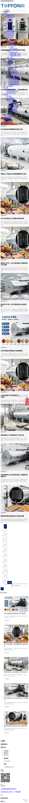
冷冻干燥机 (9, 23)
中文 (3, 801)
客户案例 (9, 96)
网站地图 (17, 791)
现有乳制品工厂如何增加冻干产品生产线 (15, 672)
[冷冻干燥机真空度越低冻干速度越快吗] (16, 612)
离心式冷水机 (13, 67)
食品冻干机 (9, 21)
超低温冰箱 (9, 74)
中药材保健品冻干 (15, 104)
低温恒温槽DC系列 (15, 55)
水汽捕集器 (9, 86)
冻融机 (8, 64)
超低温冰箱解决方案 (12, 91)
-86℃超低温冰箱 (14, 81)
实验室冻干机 (10, 15)
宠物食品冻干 (13, 103)
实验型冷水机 (13, 72)
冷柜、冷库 (9, 57)
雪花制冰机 (13, 43)
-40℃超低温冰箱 (14, 84)
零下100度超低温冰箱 (16, 79)
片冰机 (12, 47)
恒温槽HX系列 (14, 52)
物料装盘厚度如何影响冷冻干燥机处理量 (15, 726)
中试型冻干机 (10, 16)
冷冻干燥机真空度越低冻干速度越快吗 (15, 613)
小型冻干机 (9, 18)
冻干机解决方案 (10, 93)
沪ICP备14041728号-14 (7, 791)
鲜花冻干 (12, 113)
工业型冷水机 (13, 71)
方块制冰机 (13, 45)
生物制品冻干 (13, 109)
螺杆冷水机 (13, 69)
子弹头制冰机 (13, 49)
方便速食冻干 (13, 111)
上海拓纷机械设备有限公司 (8, 788)
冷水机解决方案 (10, 89)
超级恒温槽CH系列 (15, 54)
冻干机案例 (9, 98)
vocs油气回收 (10, 28)
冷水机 (8, 65)
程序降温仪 (9, 62)
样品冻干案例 (10, 99)
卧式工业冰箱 (10, 32)
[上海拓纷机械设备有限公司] (13, 9)
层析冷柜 (12, 59)
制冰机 (8, 42)
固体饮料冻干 (13, 108)
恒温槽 (8, 50)
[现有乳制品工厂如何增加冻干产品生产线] (16, 670)
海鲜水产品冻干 (14, 106)
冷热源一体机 (10, 27)
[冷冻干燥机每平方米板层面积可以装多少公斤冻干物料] (16, 642)
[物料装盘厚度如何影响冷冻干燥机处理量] (16, 724)
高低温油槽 (9, 37)
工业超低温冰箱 (14, 77)
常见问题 (9, 116)
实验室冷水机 (4, 744)
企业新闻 (9, 118)
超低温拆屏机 (10, 33)
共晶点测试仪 (10, 40)
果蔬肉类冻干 (13, 101)
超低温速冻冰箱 (14, 76)
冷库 (11, 60)
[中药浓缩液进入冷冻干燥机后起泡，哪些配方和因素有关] (16, 696)
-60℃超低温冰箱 (14, 82)
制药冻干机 (9, 20)
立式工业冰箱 (10, 30)
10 (5, 572)
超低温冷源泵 (10, 35)
